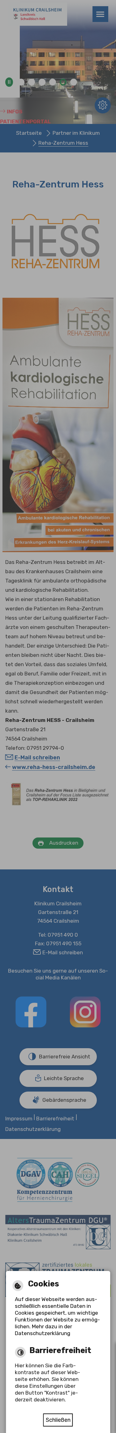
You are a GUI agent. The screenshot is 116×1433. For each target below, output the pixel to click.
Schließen (58, 1419)
